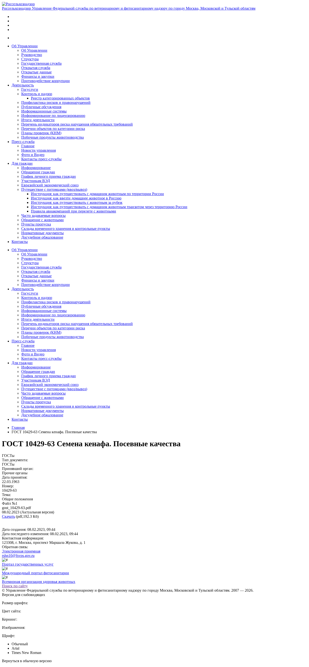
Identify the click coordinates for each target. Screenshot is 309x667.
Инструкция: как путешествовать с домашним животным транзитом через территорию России (109, 207)
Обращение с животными (42, 220)
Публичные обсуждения (41, 107)
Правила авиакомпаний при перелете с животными (73, 211)
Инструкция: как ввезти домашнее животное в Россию (76, 198)
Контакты (20, 242)
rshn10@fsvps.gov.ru (18, 555)
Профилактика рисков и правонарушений (56, 102)
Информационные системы (44, 111)
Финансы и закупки (37, 76)
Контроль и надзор (36, 94)
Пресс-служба (23, 142)
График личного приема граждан (48, 176)
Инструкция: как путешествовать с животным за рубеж (76, 202)
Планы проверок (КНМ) (41, 133)
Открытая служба (35, 68)
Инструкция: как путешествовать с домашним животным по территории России (97, 194)
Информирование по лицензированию (53, 116)
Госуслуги (29, 89)
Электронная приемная (21, 551)
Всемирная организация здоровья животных (38, 582)
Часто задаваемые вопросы (43, 215)
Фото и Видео (32, 155)
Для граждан (22, 163)
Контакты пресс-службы (41, 159)
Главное (28, 146)
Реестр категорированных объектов (60, 98)
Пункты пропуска (36, 224)
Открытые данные (36, 72)
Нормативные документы (42, 233)
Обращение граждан (38, 172)
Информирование (36, 168)
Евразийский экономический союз (49, 185)
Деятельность (23, 85)
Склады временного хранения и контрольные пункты (65, 229)
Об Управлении (25, 46)
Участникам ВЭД (35, 181)
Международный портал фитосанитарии (35, 573)
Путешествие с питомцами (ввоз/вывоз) (54, 189)
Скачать (8, 516)
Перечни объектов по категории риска (53, 129)
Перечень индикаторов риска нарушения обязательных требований (77, 124)
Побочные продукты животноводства (52, 137)
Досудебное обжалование (42, 237)
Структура (30, 59)
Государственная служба (41, 63)
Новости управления (38, 150)
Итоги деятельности (38, 120)
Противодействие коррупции (45, 81)
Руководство (31, 55)
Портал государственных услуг (28, 564)
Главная (18, 428)
